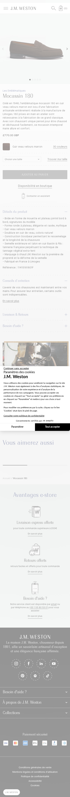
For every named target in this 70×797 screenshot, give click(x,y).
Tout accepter (52, 427)
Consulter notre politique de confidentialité (24, 416)
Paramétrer (17, 427)
